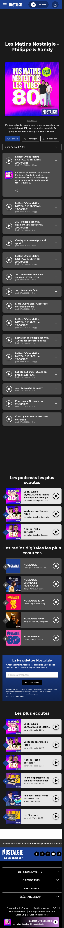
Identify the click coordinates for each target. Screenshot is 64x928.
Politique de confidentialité (42, 911)
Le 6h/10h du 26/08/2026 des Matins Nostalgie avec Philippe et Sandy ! (36, 496)
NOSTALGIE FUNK (34, 618)
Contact (25, 908)
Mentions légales (41, 908)
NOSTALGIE (32, 120)
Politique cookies (17, 911)
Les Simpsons (31, 814)
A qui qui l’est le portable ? (32, 530)
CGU (55, 908)
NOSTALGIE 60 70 (34, 600)
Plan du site (12, 908)
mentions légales (32, 694)
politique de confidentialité (15, 696)
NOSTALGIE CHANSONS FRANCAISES (31, 582)
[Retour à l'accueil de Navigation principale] (15, 5)
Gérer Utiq (21, 914)
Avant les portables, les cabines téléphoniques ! (37, 779)
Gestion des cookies (39, 914)
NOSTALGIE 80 (32, 636)
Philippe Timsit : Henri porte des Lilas (36, 797)
